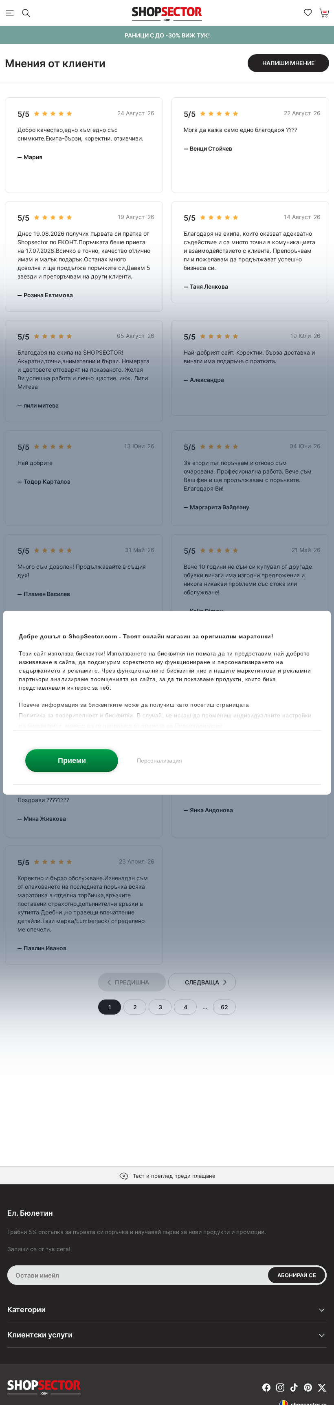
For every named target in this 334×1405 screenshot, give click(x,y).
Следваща (202, 982)
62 (224, 1007)
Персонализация (159, 760)
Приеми (72, 760)
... (204, 1007)
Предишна (132, 982)
